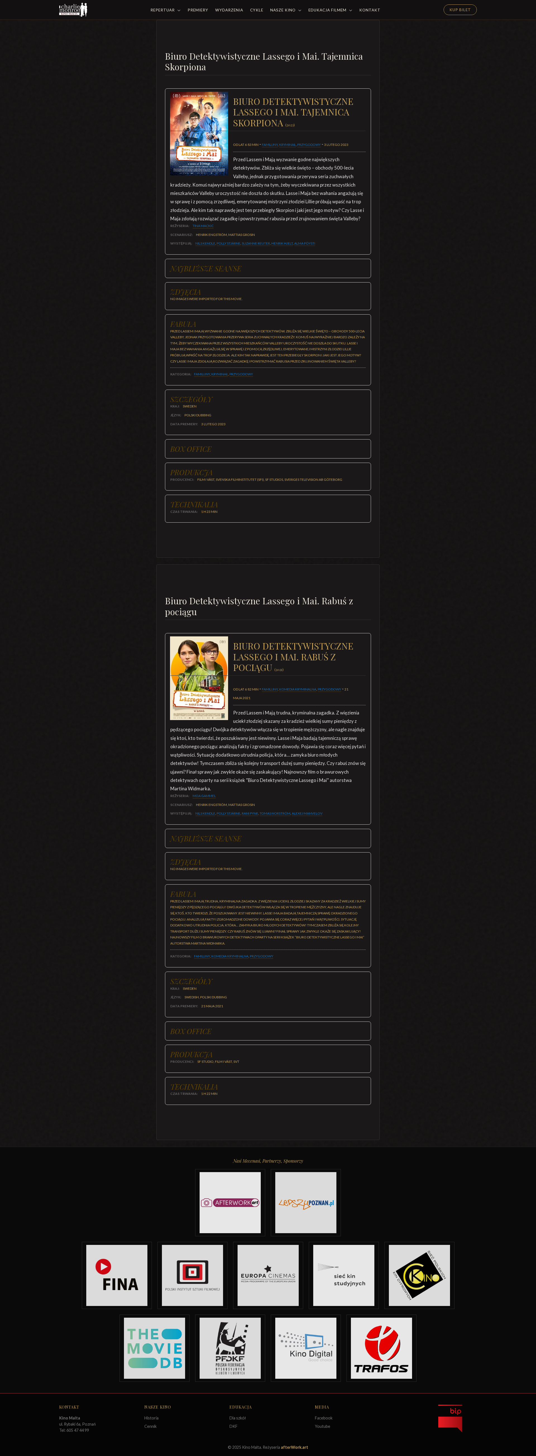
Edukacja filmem (328, 10)
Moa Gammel (204, 796)
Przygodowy (309, 145)
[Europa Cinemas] (268, 1275)
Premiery (198, 10)
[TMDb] (154, 1348)
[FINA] (116, 1275)
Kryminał (287, 145)
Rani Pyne (250, 813)
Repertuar (163, 10)
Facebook (323, 1418)
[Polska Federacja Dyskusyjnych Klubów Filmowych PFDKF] (230, 1348)
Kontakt (370, 10)
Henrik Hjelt (282, 243)
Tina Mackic (203, 226)
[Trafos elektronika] (381, 1348)
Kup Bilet (460, 10)
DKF (233, 1426)
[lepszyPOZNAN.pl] (305, 1202)
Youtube (322, 1426)
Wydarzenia (229, 10)
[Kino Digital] (305, 1348)
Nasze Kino (283, 10)
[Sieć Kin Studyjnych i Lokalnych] (343, 1275)
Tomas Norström (275, 813)
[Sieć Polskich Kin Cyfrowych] (419, 1275)
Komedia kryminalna (297, 689)
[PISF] (192, 1275)
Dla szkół (237, 1418)
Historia (151, 1418)
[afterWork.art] (230, 1202)
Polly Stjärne (228, 243)
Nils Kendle (205, 243)
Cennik (150, 1426)
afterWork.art (294, 1447)
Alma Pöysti (304, 243)
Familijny (270, 145)
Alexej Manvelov (307, 813)
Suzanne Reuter (256, 243)
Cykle (256, 10)
